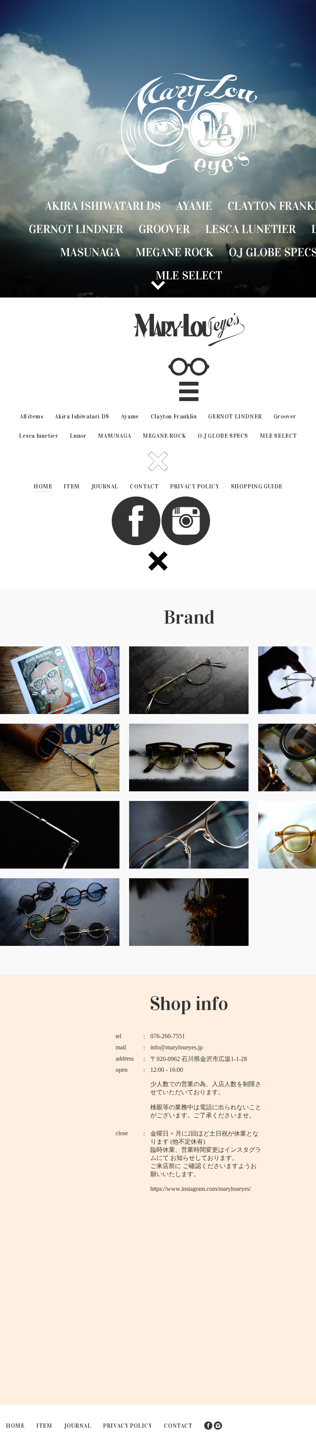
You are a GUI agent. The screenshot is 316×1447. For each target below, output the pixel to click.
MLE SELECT (189, 275)
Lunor (78, 435)
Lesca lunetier (250, 229)
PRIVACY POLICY (194, 486)
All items (31, 416)
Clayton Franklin (174, 416)
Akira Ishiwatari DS (103, 206)
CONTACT (144, 486)
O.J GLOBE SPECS (223, 435)
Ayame (194, 206)
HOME (43, 486)
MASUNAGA (90, 252)
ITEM (71, 486)
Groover (164, 229)
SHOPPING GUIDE (256, 486)
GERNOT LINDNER (76, 229)
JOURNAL (104, 486)
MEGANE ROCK (174, 252)
